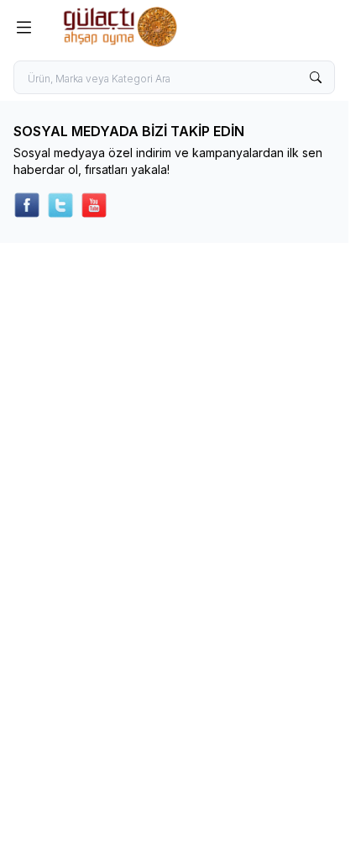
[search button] (315, 77)
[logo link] (141, 27)
